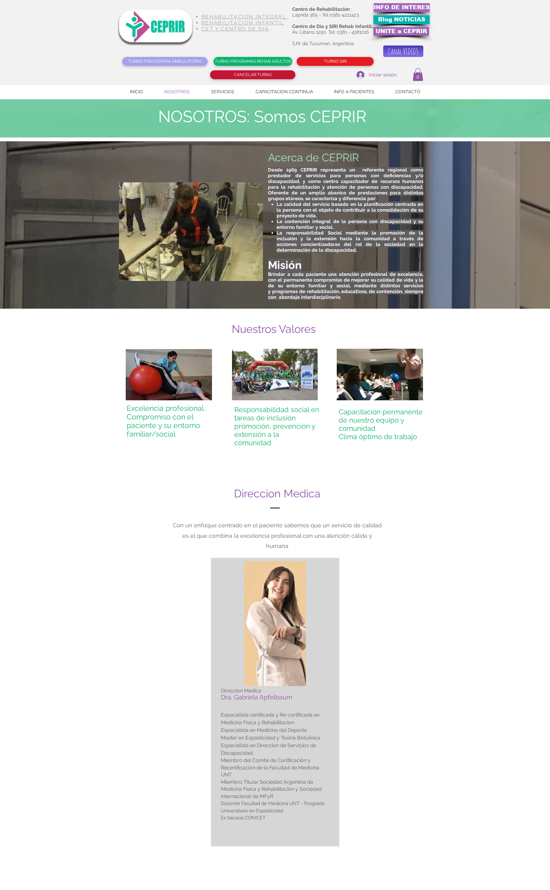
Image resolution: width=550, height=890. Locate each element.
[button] (417, 74)
